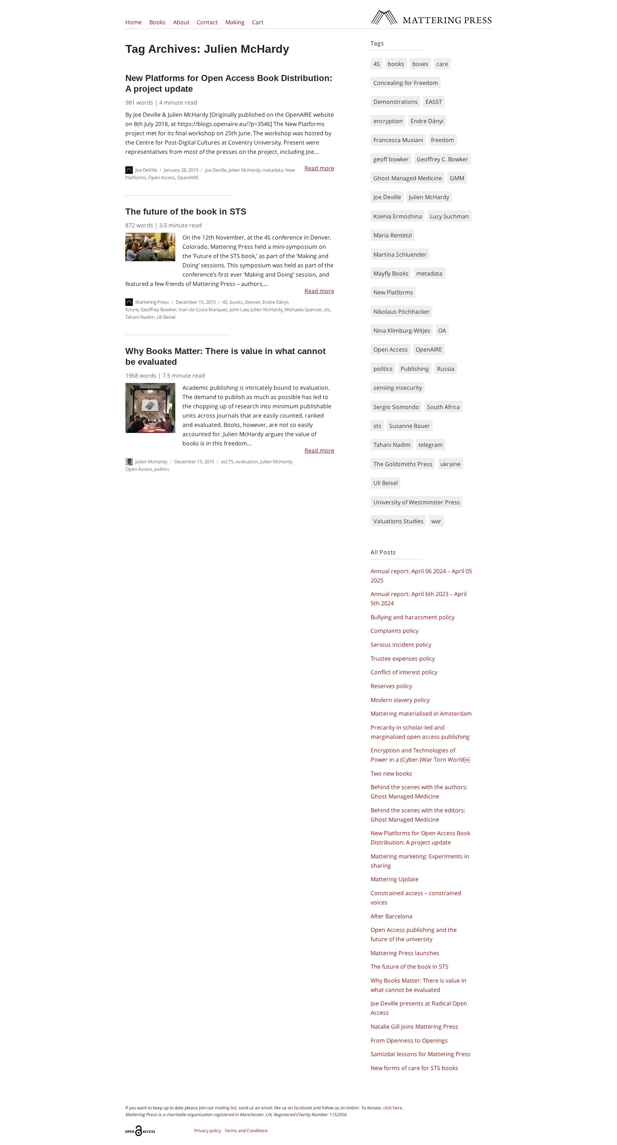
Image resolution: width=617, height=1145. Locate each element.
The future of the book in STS (185, 211)
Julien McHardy (244, 170)
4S (224, 302)
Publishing (415, 369)
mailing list (225, 1108)
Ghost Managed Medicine (407, 178)
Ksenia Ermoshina (397, 216)
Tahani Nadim (140, 317)
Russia (446, 369)
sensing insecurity (397, 388)
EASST (434, 102)
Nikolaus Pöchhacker (401, 312)
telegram (430, 445)
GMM (457, 178)
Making (235, 22)
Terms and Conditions (246, 1131)
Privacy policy (207, 1131)
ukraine (450, 464)
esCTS (227, 461)
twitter (352, 1108)
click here (392, 1108)
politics (161, 469)
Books (157, 22)
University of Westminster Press (416, 502)
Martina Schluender (400, 254)
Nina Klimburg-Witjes (401, 330)
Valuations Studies (398, 521)
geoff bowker (391, 159)
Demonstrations (395, 102)
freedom (442, 140)
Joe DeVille (146, 170)
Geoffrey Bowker (158, 309)
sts (327, 309)
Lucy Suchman (449, 216)
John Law (239, 309)
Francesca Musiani (398, 140)
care (442, 64)
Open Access (161, 177)
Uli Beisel (166, 317)
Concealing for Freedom (405, 83)
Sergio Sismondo (396, 407)
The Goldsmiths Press (402, 464)
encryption (388, 121)
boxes (420, 64)
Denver (252, 302)
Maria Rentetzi (392, 235)
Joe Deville (215, 170)
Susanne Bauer (409, 426)
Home (133, 22)
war (436, 521)
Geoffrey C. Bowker (442, 159)
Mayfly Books (390, 273)
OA (442, 330)
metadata (272, 170)
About (181, 22)
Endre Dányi (275, 302)
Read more (319, 168)
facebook (303, 1108)
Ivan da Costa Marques (203, 309)
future (132, 309)
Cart (258, 22)
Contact (207, 22)
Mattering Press (431, 11)
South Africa (443, 407)
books (236, 302)
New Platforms (393, 292)
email (266, 1108)
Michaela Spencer (303, 309)
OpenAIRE (188, 177)
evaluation (247, 461)
